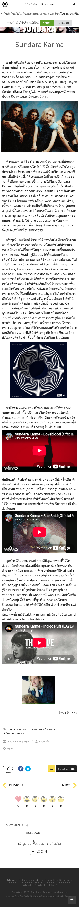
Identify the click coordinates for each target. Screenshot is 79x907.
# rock (51, 729)
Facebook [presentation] (33, 834)
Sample (51, 880)
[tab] (17, 824)
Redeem (64, 880)
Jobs (51, 885)
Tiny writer (47, 4)
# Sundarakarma (14, 733)
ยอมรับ (47, 23)
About (27, 885)
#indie (12, 729)
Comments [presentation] (17, 825)
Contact (40, 885)
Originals (26, 880)
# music (22, 729)
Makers (14, 4)
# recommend (37, 729)
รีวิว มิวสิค (31, 4)
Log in (41, 851)
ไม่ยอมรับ (63, 23)
